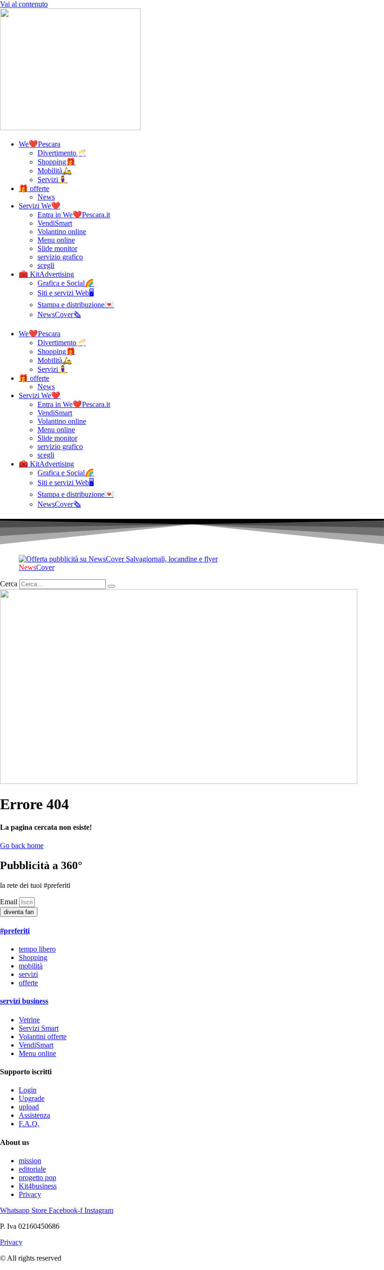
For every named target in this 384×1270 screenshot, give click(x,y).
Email (9, 902)
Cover (36, 567)
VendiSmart (54, 223)
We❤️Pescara (39, 144)
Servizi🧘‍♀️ (52, 180)
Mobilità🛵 (54, 171)
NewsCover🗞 (59, 314)
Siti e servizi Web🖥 (65, 293)
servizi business (24, 1001)
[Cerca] (111, 586)
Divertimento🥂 (61, 153)
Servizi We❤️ (39, 206)
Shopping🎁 (56, 162)
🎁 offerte (34, 188)
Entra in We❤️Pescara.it (73, 215)
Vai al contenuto (24, 4)
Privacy (11, 1242)
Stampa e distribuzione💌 (75, 305)
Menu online (56, 240)
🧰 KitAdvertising (46, 274)
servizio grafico (60, 257)
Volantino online (61, 232)
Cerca (8, 584)
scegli (45, 265)
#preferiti (15, 931)
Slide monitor (57, 248)
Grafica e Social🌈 (65, 283)
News (46, 197)
